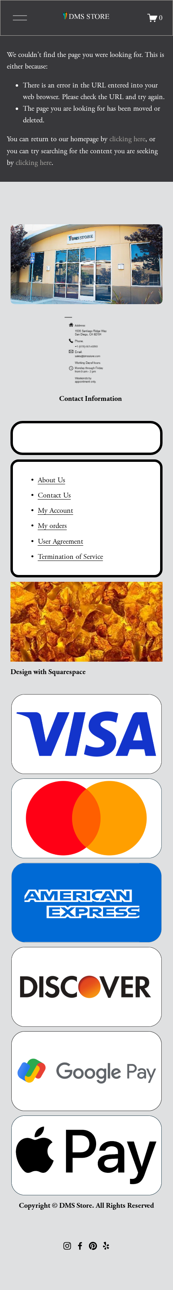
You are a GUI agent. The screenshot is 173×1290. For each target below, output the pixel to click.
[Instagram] (67, 1246)
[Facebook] (80, 1246)
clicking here (127, 139)
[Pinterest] (93, 1246)
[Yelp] (106, 1246)
